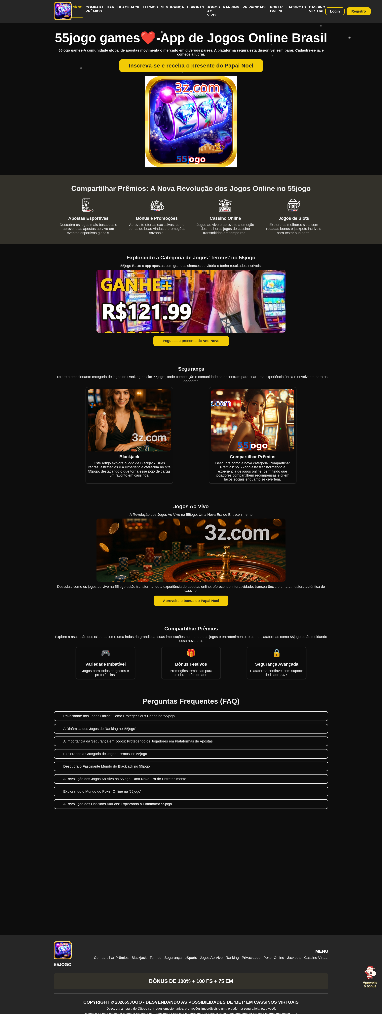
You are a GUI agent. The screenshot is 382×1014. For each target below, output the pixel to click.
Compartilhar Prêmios (100, 9)
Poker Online (277, 9)
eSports (195, 7)
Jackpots (296, 7)
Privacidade (255, 7)
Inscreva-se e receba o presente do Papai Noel (191, 66)
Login (335, 11)
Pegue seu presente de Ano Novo (191, 341)
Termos (150, 7)
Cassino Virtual (317, 9)
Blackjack (128, 7)
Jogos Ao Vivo (211, 958)
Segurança (172, 7)
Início (77, 7)
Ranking (231, 7)
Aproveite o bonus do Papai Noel (191, 601)
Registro (358, 11)
